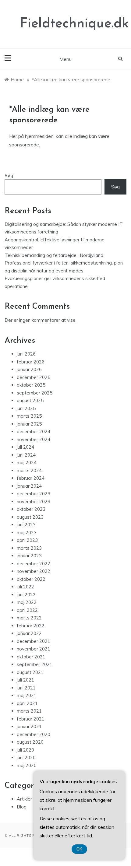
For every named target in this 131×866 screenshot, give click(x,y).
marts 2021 (29, 711)
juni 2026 (26, 354)
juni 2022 (26, 595)
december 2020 (33, 734)
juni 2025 (26, 408)
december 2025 (33, 377)
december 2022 (33, 563)
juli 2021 (25, 680)
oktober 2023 (31, 509)
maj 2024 (27, 462)
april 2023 (27, 540)
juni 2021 (26, 688)
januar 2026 (29, 369)
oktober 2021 (31, 657)
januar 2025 (29, 424)
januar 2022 (29, 633)
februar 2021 (30, 719)
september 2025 (34, 393)
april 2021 (27, 703)
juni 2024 (26, 455)
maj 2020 (27, 765)
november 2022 (33, 571)
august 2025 (30, 400)
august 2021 (30, 672)
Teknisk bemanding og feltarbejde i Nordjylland (54, 255)
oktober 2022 (31, 579)
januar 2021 (29, 726)
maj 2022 (27, 602)
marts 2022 (29, 618)
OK (79, 849)
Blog (22, 807)
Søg (9, 175)
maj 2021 (27, 695)
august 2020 (30, 742)
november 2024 (33, 439)
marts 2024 (29, 470)
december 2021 (33, 641)
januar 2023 (29, 556)
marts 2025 (29, 416)
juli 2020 (25, 750)
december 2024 (33, 431)
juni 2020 (26, 757)
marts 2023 (29, 548)
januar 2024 (29, 486)
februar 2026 (30, 362)
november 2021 (33, 649)
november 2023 (33, 501)
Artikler (24, 799)
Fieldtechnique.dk (74, 24)
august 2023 (30, 517)
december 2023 (33, 493)
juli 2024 (25, 447)
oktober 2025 (31, 385)
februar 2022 (30, 626)
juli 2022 (25, 587)
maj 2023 (27, 532)
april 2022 (27, 610)
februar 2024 (30, 478)
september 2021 (34, 664)
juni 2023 (26, 525)
